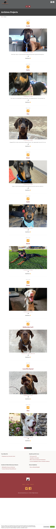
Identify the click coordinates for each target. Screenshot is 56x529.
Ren (28, 114)
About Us (23, 484)
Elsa (28, 410)
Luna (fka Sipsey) (28, 369)
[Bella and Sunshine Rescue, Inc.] (28, 479)
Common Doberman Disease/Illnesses (9, 468)
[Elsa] (28, 424)
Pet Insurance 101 (33, 456)
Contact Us (32, 484)
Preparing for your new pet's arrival (8, 456)
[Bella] (28, 84)
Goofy (28, 26)
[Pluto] (28, 299)
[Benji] (28, 171)
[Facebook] (53, 2)
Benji (28, 158)
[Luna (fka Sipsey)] (28, 382)
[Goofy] (28, 40)
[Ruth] (28, 215)
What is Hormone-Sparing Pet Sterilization (38, 459)
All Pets (27, 484)
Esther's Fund (33, 353)
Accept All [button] (52, 526)
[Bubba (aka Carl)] (28, 341)
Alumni (32, 52)
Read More (27, 58)
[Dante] (28, 257)
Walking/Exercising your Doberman (8, 467)
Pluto (28, 285)
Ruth (28, 202)
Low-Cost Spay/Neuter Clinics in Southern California (39, 461)
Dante (28, 243)
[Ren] (28, 127)
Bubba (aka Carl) (28, 327)
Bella (28, 70)
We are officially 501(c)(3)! (35, 467)
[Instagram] (51, 2)
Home (2, 16)
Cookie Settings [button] (46, 526)
